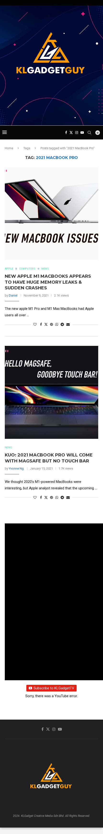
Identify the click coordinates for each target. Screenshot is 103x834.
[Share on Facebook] (41, 324)
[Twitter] (71, 132)
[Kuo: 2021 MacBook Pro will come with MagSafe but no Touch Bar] (51, 392)
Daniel (13, 295)
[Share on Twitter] (46, 324)
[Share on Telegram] (62, 324)
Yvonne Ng (16, 468)
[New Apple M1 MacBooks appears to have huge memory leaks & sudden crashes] (51, 213)
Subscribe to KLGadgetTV (54, 688)
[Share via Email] (68, 324)
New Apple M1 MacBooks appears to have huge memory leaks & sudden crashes (48, 282)
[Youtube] (82, 132)
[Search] (89, 132)
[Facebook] (66, 132)
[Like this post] (35, 324)
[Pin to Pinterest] (51, 324)
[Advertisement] (52, 116)
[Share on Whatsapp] (56, 324)
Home (9, 148)
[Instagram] (76, 132)
